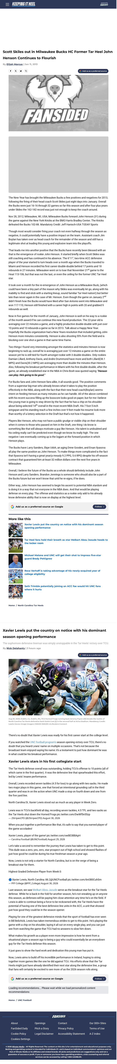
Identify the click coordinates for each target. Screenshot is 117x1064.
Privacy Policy (66, 1028)
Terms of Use (97, 1028)
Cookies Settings (20, 1039)
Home (12, 605)
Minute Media (18, 1047)
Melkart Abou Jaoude (45, 889)
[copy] (26, 71)
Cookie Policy (18, 1033)
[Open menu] (7, 4)
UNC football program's (43, 742)
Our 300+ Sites (97, 1023)
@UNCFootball (58, 879)
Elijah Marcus (15, 64)
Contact (62, 1023)
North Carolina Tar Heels (30, 605)
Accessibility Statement (71, 1033)
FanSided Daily (19, 1028)
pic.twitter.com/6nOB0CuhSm (85, 879)
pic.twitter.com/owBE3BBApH (64, 835)
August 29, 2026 (56, 839)
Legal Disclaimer (44, 1033)
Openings (40, 1023)
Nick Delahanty (16, 648)
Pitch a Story (42, 1028)
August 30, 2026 (51, 818)
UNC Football (25, 1000)
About (14, 1023)
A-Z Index (94, 1033)
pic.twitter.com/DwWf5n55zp (73, 814)
